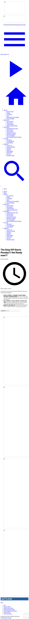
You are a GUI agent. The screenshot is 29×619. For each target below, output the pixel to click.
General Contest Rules (12, 125)
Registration (10, 123)
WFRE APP (9, 152)
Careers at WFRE (11, 147)
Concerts (9, 148)
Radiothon (9, 140)
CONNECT (6, 144)
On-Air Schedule (10, 118)
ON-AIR (5, 110)
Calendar (9, 149)
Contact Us (9, 145)
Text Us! (9, 154)
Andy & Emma (10, 111)
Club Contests (10, 121)
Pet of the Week (10, 135)
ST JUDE (6, 138)
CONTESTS (6, 120)
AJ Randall (9, 114)
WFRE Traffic (10, 130)
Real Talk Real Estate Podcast (14, 137)
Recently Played (10, 155)
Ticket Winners (10, 124)
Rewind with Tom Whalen (13, 117)
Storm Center (10, 131)
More (2, 602)
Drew (8, 115)
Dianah (8, 113)
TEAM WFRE (10, 142)
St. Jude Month (10, 141)
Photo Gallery (10, 151)
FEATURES (6, 127)
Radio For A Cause (11, 134)
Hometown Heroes (11, 132)
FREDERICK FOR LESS (12, 128)
